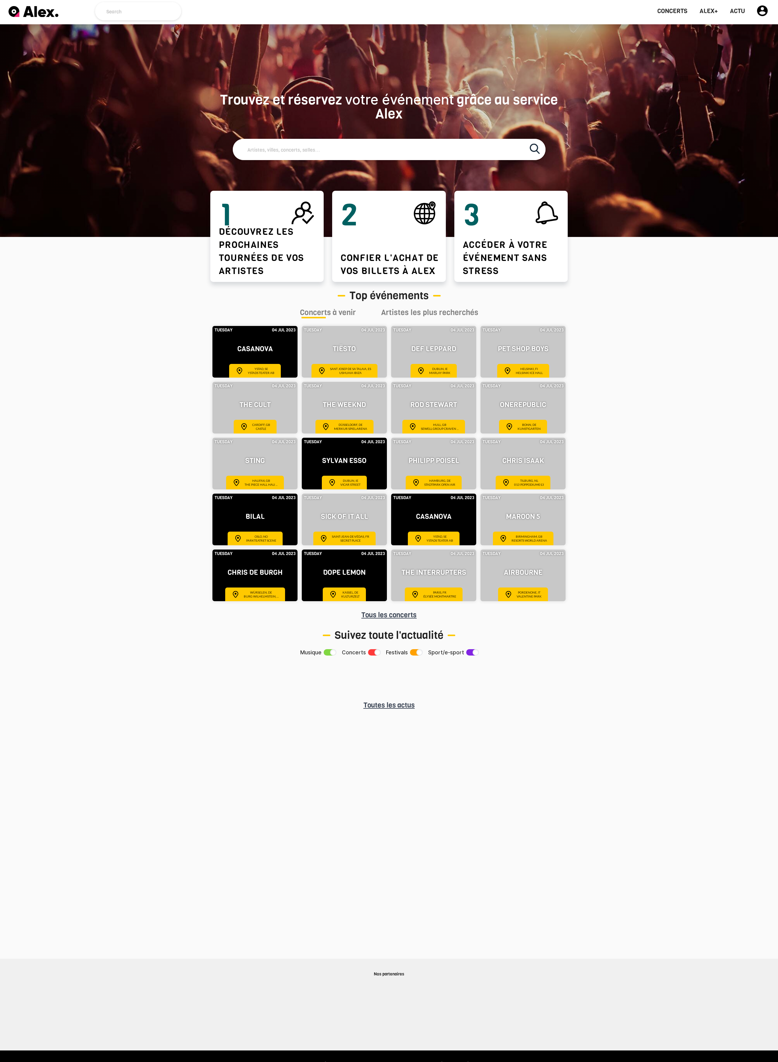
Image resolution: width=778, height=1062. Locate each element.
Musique (311, 652)
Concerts (672, 11)
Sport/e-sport (446, 652)
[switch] (330, 652)
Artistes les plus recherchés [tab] (429, 313)
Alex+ (709, 11)
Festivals (397, 652)
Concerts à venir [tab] (328, 313)
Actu (737, 11)
